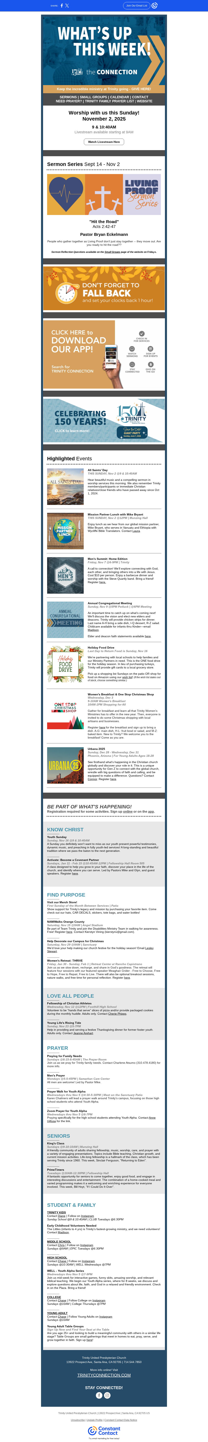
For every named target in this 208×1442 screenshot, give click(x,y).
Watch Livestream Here (104, 141)
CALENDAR (119, 97)
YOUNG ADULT (57, 1313)
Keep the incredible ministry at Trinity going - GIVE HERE (103, 89)
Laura (136, 530)
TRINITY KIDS (56, 1212)
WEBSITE (144, 101)
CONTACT (140, 97)
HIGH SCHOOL (57, 1257)
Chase (62, 1261)
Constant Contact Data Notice (120, 1420)
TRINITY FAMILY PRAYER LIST (109, 101)
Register (93, 582)
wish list (127, 677)
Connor (92, 779)
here (148, 636)
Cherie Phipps (117, 1013)
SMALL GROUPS (93, 97)
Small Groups (112, 252)
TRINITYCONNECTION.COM (104, 1375)
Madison (93, 630)
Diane (61, 1216)
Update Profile (95, 1420)
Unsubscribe (78, 1420)
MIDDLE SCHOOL (59, 1241)
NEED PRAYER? (69, 101)
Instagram (87, 1216)
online (128, 811)
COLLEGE (54, 1297)
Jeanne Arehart (83, 1033)
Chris (61, 1245)
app (151, 811)
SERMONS (68, 97)
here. (102, 582)
